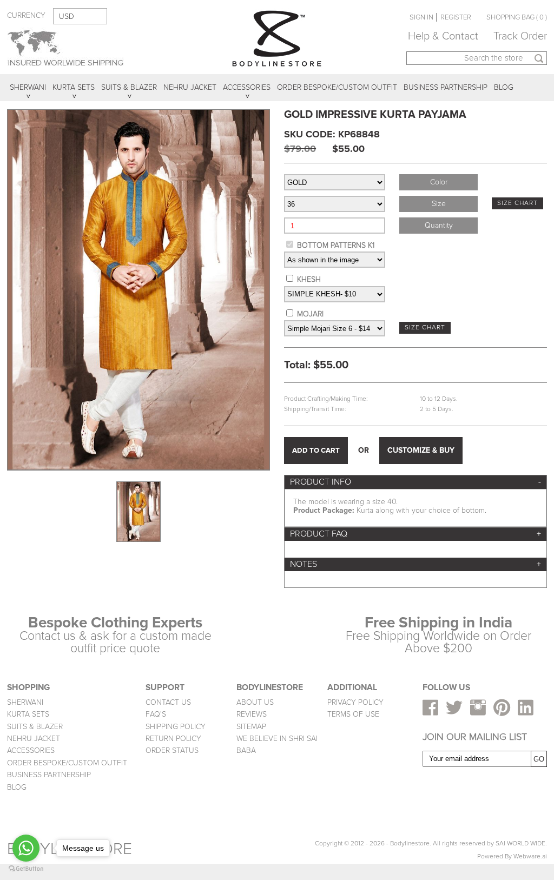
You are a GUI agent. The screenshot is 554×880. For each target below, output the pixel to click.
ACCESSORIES (31, 750)
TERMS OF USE (353, 714)
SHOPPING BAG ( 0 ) (516, 17)
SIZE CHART (517, 203)
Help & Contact (443, 36)
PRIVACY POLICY (355, 702)
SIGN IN (421, 17)
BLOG (17, 787)
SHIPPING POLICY (176, 726)
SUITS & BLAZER (35, 726)
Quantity (439, 225)
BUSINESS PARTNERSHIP (49, 774)
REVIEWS (251, 714)
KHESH (309, 279)
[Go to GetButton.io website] (26, 868)
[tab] (415, 482)
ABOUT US (255, 702)
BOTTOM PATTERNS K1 (335, 245)
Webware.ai (530, 856)
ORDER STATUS (172, 750)
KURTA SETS (28, 714)
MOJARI (310, 314)
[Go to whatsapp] (25, 848)
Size (439, 203)
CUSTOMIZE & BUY (420, 450)
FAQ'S (156, 714)
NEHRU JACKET (33, 738)
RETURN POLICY (173, 738)
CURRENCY (26, 15)
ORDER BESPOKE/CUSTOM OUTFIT (67, 762)
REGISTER (455, 17)
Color (438, 182)
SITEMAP (251, 726)
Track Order (520, 36)
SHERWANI (25, 702)
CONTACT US (168, 702)
